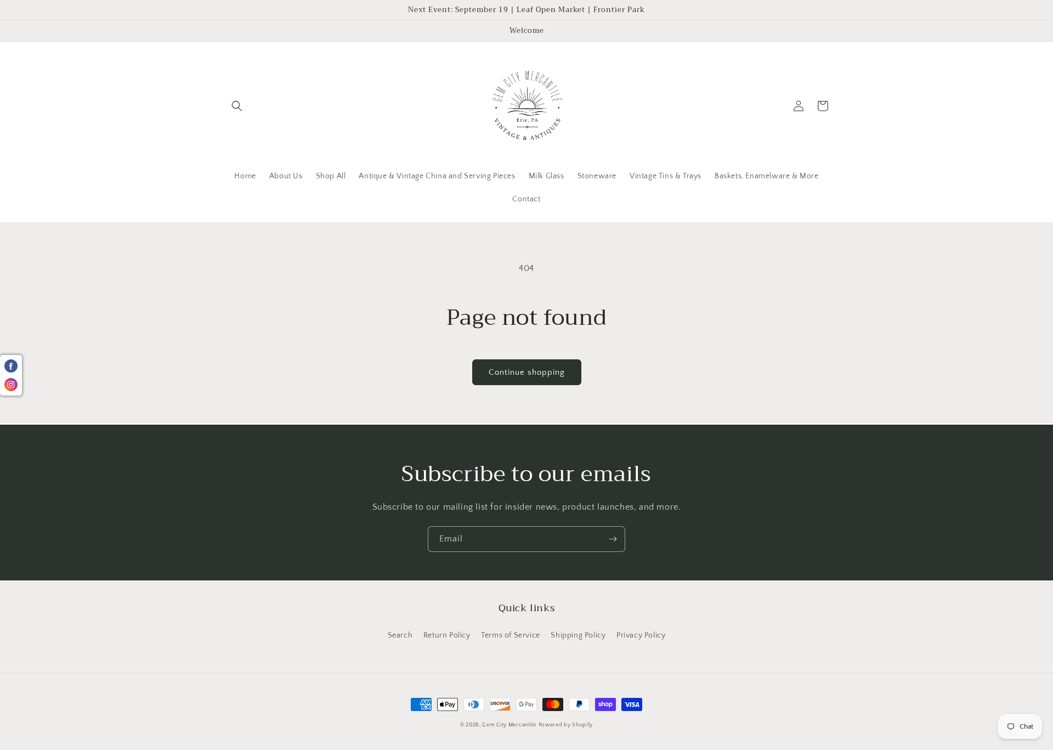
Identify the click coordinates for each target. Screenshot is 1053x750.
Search (400, 635)
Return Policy (447, 635)
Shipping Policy (578, 635)
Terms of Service (510, 635)
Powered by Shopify (566, 725)
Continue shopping (527, 372)
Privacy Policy (640, 635)
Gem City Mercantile (509, 725)
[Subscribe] (613, 539)
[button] (237, 106)
